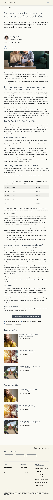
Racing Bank (20, 456)
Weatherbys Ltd (8, 467)
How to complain (39, 477)
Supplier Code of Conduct (41, 482)
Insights (9, 7)
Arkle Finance (7, 470)
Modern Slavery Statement (41, 479)
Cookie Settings (39, 485)
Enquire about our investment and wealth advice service (26, 316)
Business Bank (31, 456)
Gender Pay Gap (39, 474)
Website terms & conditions (41, 468)
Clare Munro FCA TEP (15, 36)
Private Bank (9, 456)
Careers (21, 470)
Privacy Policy (38, 471)
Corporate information (9, 472)
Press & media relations (25, 472)
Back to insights (12, 47)
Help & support (23, 467)
